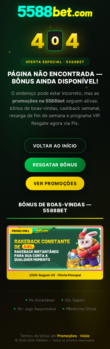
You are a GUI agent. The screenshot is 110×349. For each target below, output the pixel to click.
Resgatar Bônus (55, 165)
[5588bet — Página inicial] (55, 11)
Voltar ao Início (55, 146)
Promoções (67, 336)
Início (85, 336)
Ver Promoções (55, 183)
